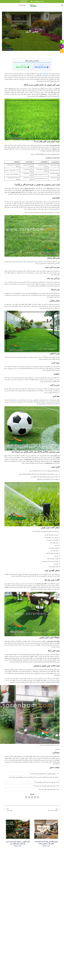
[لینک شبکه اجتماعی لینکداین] (35, 1)
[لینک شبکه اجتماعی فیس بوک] (43, 1)
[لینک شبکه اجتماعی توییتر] (41, 1)
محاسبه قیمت (23, 1)
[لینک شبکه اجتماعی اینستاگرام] (39, 1)
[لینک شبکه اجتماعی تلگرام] (31, 1)
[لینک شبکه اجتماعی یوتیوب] (37, 1)
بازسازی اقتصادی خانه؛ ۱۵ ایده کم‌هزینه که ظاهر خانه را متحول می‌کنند (46, 843)
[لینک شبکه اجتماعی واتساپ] (33, 1)
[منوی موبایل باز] (62, 5)
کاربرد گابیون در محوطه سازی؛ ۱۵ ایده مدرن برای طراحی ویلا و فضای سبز (18, 843)
